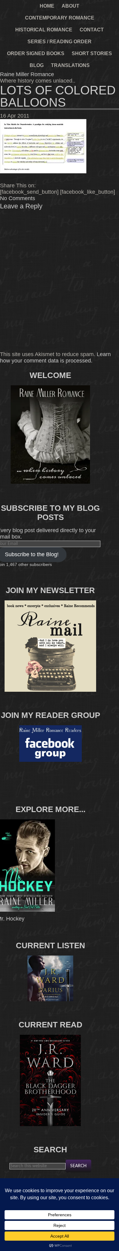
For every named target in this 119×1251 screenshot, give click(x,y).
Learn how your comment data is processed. (55, 357)
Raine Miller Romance (27, 74)
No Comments (17, 198)
